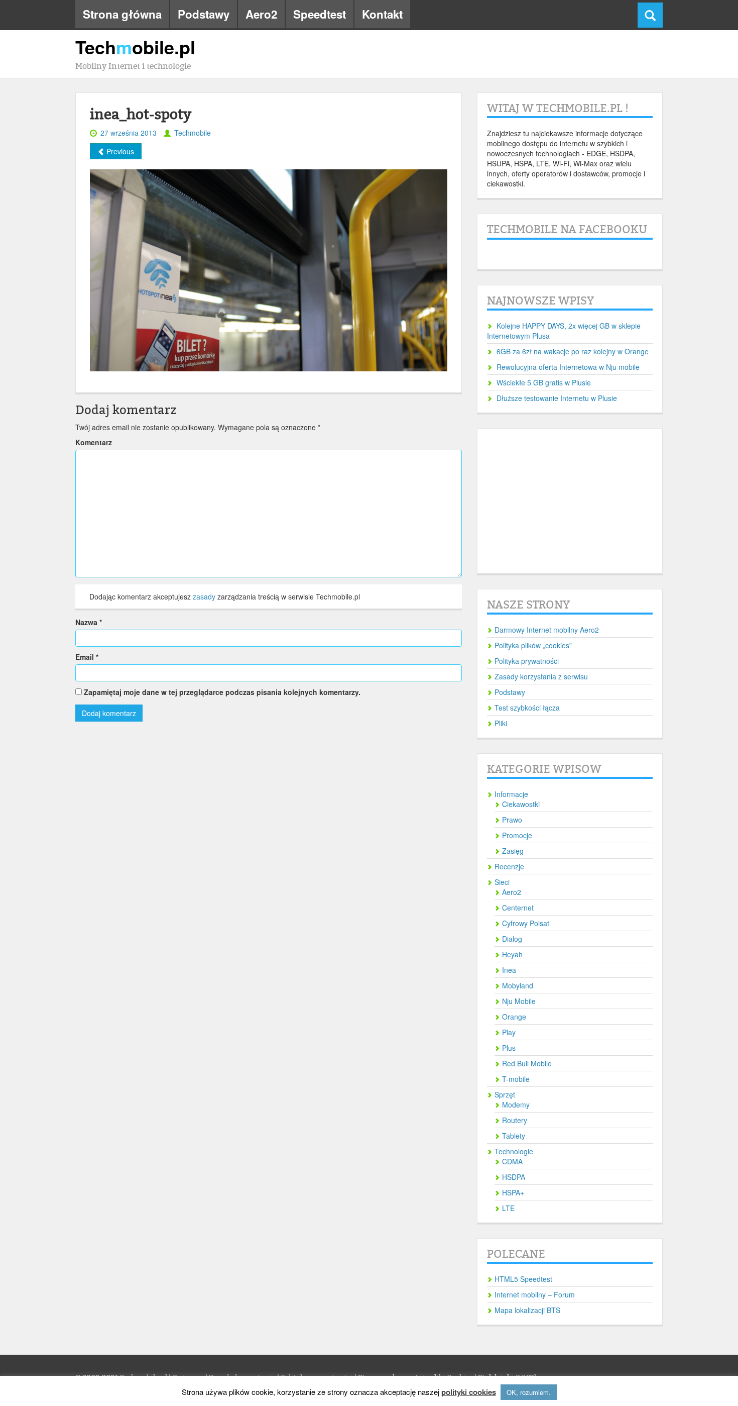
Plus (509, 1048)
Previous (119, 151)
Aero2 (261, 14)
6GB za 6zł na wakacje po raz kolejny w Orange (573, 351)
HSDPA (513, 1177)
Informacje (511, 794)
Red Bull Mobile (527, 1063)
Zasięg (513, 851)
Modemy (516, 1104)
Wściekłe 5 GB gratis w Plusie (544, 382)
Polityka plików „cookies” (533, 645)
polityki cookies (468, 1392)
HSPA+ (513, 1192)
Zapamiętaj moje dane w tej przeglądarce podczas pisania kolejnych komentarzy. (222, 692)
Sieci (502, 882)
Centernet (518, 907)
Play (509, 1032)
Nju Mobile (519, 1001)
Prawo (512, 820)
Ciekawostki (521, 804)
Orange (514, 1017)
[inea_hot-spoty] (268, 269)
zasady (204, 596)
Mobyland (517, 985)
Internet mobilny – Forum (535, 1294)
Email (86, 657)
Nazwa (88, 622)
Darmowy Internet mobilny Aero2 (547, 630)
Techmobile (192, 133)
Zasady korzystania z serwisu (541, 676)
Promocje (517, 835)
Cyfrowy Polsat (525, 923)
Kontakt (382, 14)
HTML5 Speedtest (523, 1279)
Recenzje (509, 866)
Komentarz (93, 442)
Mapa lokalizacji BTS (527, 1310)
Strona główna (122, 14)
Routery (514, 1120)
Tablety (513, 1136)
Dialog (512, 939)
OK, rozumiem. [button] (529, 1392)
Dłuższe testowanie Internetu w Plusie (557, 398)
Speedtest (319, 14)
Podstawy (203, 14)
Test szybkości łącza (527, 707)
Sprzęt (505, 1094)
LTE (508, 1208)
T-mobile (516, 1079)
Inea (509, 970)
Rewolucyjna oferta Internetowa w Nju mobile (568, 367)
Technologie (514, 1151)
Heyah (512, 954)
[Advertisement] (570, 501)
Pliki (501, 723)
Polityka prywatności (527, 661)
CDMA (512, 1161)
